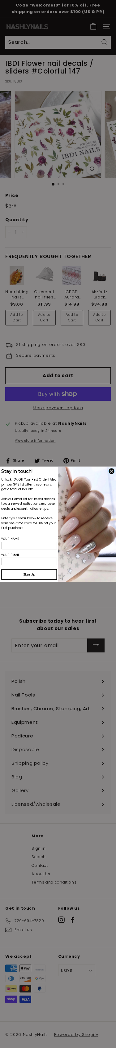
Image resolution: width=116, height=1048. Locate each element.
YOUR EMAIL (10, 554)
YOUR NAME (10, 538)
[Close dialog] (111, 471)
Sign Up (29, 574)
